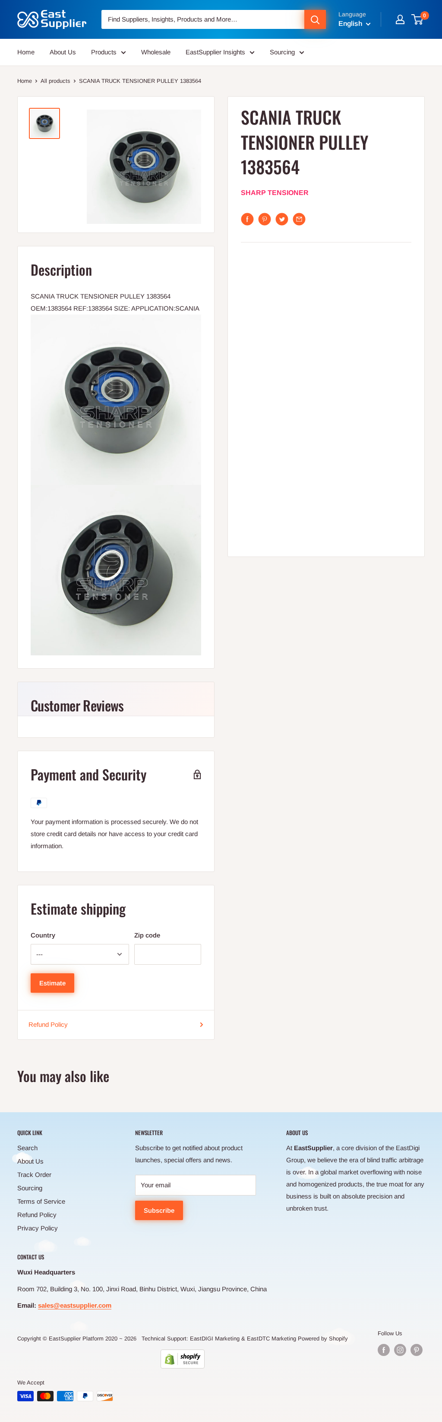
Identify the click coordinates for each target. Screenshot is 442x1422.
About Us (63, 52)
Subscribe (159, 1210)
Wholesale (155, 52)
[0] (417, 19)
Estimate (52, 983)
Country (43, 935)
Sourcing (282, 52)
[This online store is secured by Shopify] (182, 1359)
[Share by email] (299, 219)
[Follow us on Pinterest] (416, 1350)
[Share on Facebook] (247, 219)
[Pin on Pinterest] (265, 219)
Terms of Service (41, 1201)
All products (55, 81)
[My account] (400, 19)
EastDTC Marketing (271, 1338)
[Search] (315, 19)
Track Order (34, 1174)
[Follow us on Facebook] (384, 1350)
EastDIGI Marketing (215, 1338)
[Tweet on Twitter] (282, 219)
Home (26, 52)
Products (104, 52)
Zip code (147, 935)
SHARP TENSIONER (275, 192)
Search (27, 1147)
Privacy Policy (37, 1228)
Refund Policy (48, 1024)
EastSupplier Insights (215, 52)
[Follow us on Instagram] (400, 1350)
